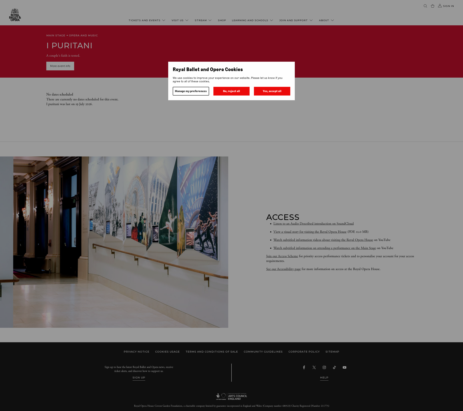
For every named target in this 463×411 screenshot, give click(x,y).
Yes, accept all (272, 91)
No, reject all (231, 91)
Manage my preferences (191, 91)
